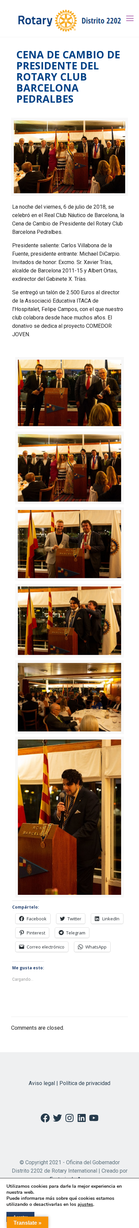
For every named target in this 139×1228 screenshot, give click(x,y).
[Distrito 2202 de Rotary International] (69, 18)
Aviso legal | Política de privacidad (69, 1083)
